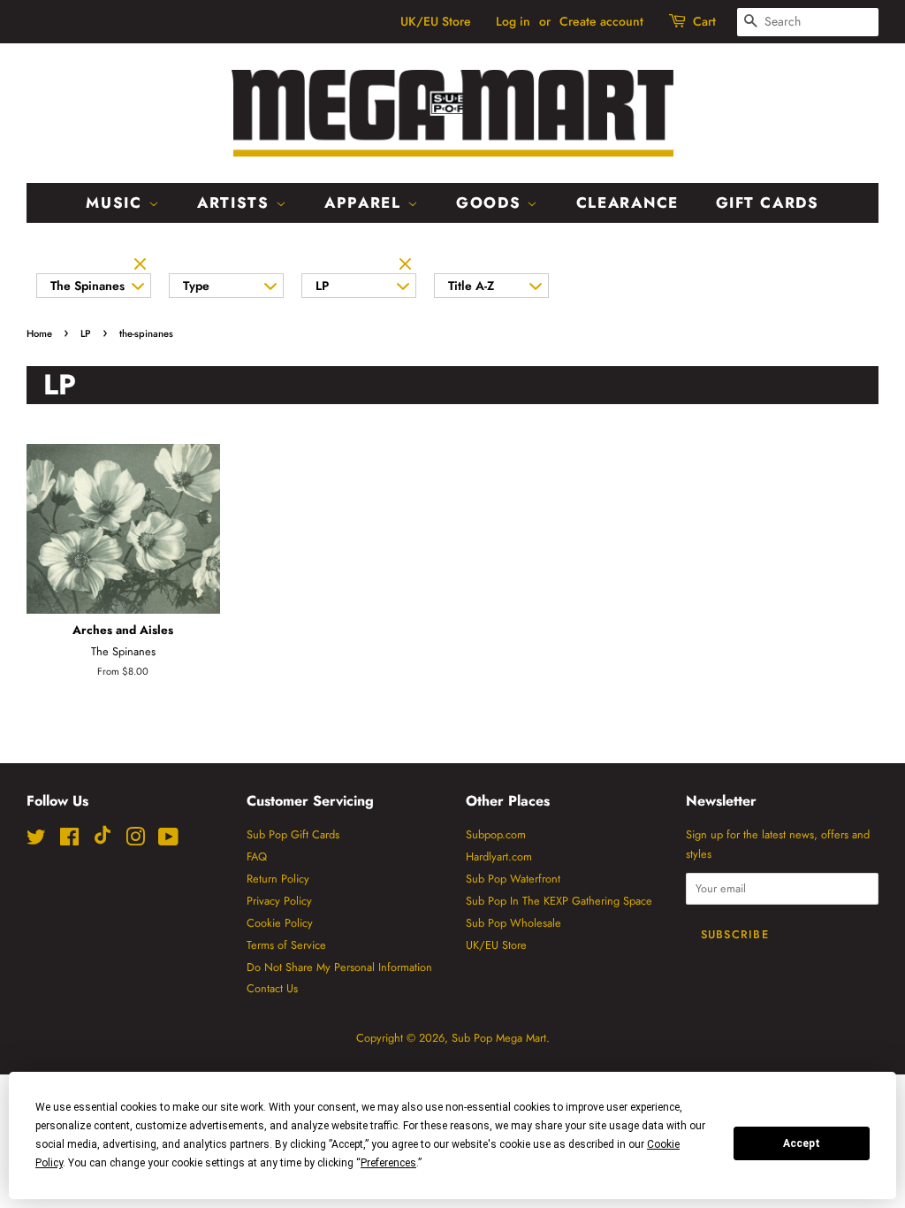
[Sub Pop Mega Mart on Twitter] (36, 840)
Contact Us (272, 988)
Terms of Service (286, 945)
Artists (236, 202)
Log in (513, 21)
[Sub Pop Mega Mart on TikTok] (102, 840)
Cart (704, 21)
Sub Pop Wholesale (513, 922)
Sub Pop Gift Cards (293, 834)
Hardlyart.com (499, 856)
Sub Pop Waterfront (513, 878)
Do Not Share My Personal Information (339, 967)
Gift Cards (767, 202)
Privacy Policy (279, 900)
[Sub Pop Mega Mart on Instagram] (135, 840)
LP (322, 285)
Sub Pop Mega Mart (499, 1037)
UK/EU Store (435, 21)
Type (196, 285)
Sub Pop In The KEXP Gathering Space (559, 900)
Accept (801, 1143)
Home (39, 333)
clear (142, 265)
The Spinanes (87, 285)
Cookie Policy (280, 922)
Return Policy (278, 878)
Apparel (365, 202)
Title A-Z (471, 285)
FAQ (257, 856)
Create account (601, 21)
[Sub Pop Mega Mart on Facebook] (69, 840)
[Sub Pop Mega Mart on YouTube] (168, 840)
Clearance (627, 202)
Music (117, 202)
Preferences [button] (388, 1163)
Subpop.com (496, 834)
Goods (491, 202)
